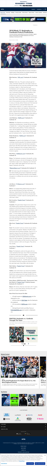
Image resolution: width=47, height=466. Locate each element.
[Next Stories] (44, 416)
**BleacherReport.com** (15, 168)
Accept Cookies (30, 463)
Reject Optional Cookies (40, 463)
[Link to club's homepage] (2, 9)
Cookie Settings (4, 463)
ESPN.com (24, 320)
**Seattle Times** (21, 216)
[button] (23, 188)
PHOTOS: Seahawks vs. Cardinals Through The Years (21, 335)
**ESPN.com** (21, 118)
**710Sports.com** (20, 199)
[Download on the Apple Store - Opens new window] (19, 450)
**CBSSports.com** (21, 153)
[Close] (45, 455)
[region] (23, 459)
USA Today (24, 316)
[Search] (43, 9)
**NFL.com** (21, 77)
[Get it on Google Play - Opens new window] (27, 450)
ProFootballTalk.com (16, 325)
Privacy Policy (22, 461)
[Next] (28, 359)
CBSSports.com (26, 312)
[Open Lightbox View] (23, 352)
